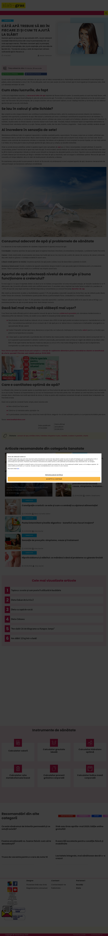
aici (18, 468)
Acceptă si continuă (54, 479)
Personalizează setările (54, 475)
